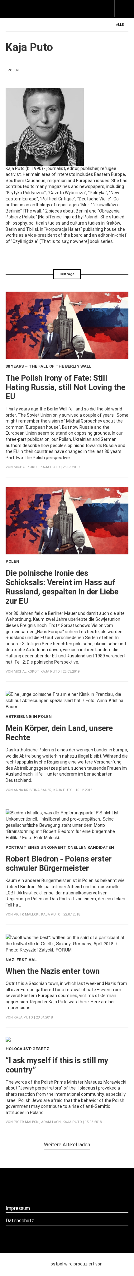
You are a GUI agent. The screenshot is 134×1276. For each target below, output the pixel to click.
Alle (120, 25)
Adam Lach (51, 1122)
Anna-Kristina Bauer (32, 790)
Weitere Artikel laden (67, 1145)
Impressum (18, 1208)
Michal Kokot (26, 467)
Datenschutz (20, 1221)
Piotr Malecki (26, 914)
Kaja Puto (50, 467)
